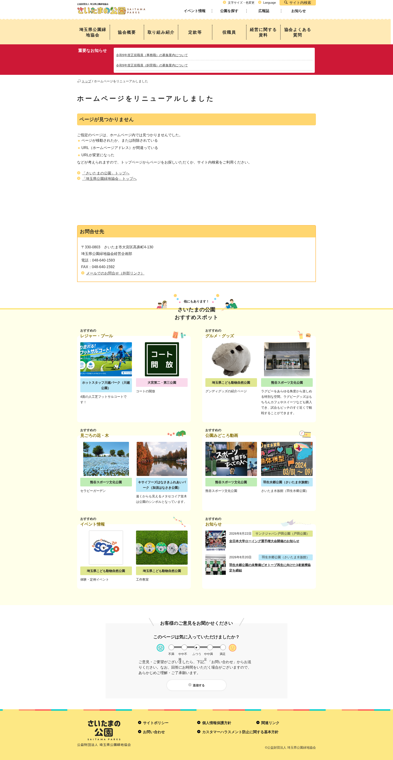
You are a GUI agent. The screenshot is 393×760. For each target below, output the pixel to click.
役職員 (229, 32)
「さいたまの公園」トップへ (105, 173)
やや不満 (182, 654)
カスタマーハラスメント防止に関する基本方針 (240, 732)
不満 (171, 654)
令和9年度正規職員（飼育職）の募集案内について (152, 65)
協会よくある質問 (297, 32)
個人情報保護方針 (216, 723)
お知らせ (298, 11)
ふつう (196, 654)
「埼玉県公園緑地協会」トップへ (109, 179)
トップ (86, 81)
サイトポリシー (156, 723)
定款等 (195, 32)
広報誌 (263, 11)
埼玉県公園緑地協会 (92, 32)
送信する (199, 685)
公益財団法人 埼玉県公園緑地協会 (111, 6)
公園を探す (229, 11)
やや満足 (208, 654)
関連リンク (270, 723)
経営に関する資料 (263, 32)
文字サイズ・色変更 (241, 2)
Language (269, 2)
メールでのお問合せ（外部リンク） (115, 273)
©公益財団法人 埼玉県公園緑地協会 (290, 747)
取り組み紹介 (161, 32)
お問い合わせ (154, 732)
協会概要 (127, 32)
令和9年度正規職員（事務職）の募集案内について (152, 55)
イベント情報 (195, 11)
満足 (223, 654)
